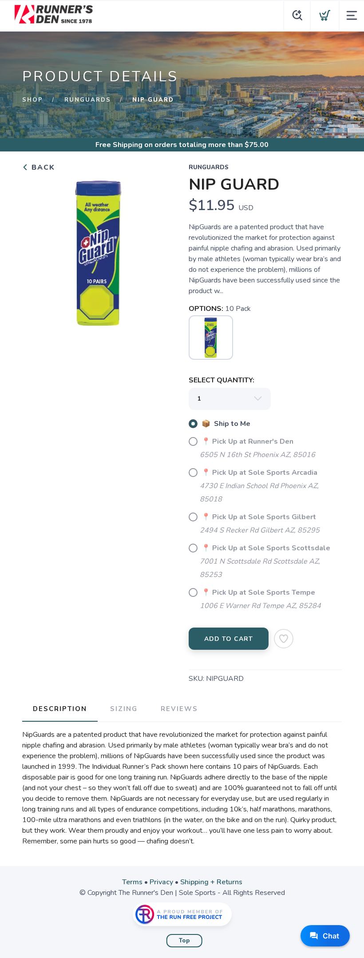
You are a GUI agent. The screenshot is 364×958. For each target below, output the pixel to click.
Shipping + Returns (211, 882)
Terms (132, 882)
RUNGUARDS (87, 100)
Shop (32, 100)
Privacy (161, 882)
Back (42, 167)
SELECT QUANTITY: (221, 380)
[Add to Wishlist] (283, 638)
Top (184, 941)
